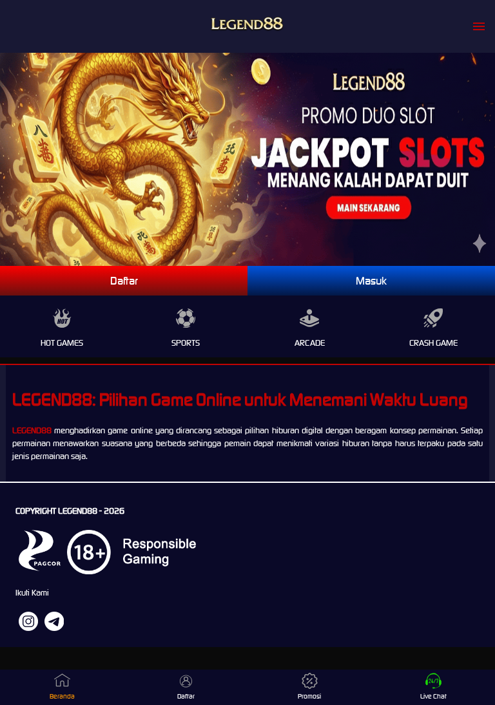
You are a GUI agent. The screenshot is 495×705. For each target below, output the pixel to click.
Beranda (62, 696)
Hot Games (62, 342)
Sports (185, 342)
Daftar (124, 281)
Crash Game (433, 342)
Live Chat (433, 696)
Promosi (309, 696)
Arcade (310, 342)
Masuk (371, 281)
